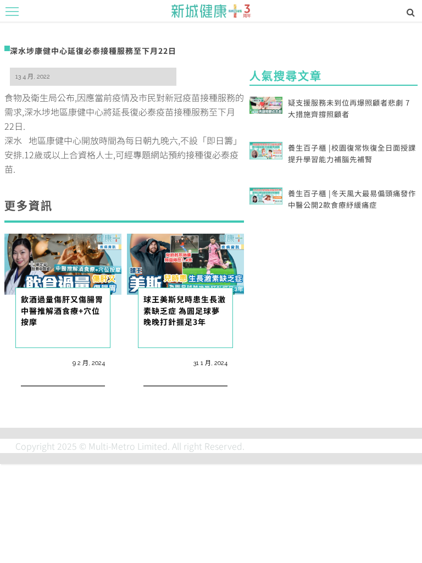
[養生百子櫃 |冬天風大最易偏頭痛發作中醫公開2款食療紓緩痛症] (265, 194)
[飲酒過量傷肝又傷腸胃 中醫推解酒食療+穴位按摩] (62, 262)
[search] (411, 11)
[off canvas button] (12, 11)
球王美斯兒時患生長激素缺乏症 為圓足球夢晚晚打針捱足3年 (184, 310)
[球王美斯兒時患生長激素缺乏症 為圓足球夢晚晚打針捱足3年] (185, 262)
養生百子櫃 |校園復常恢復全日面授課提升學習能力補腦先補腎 (352, 153)
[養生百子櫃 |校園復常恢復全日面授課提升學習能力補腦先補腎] (265, 149)
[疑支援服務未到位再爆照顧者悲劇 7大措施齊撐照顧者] (265, 104)
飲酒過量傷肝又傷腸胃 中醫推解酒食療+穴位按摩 (66, 310)
